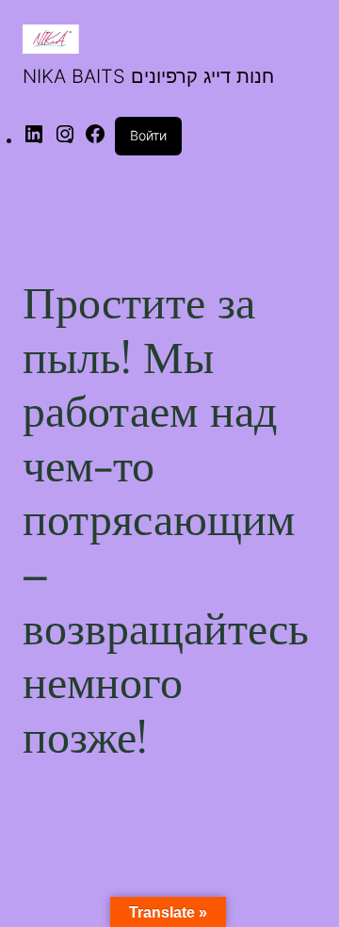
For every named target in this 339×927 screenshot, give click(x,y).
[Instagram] (65, 139)
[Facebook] (95, 139)
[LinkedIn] (34, 139)
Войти (148, 135)
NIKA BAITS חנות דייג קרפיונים (148, 76)
